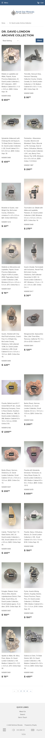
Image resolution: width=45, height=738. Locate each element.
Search (22, 714)
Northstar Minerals (17, 725)
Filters (39, 40)
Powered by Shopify (31, 725)
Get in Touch (22, 717)
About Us (22, 711)
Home (3, 23)
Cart (41, 2)
